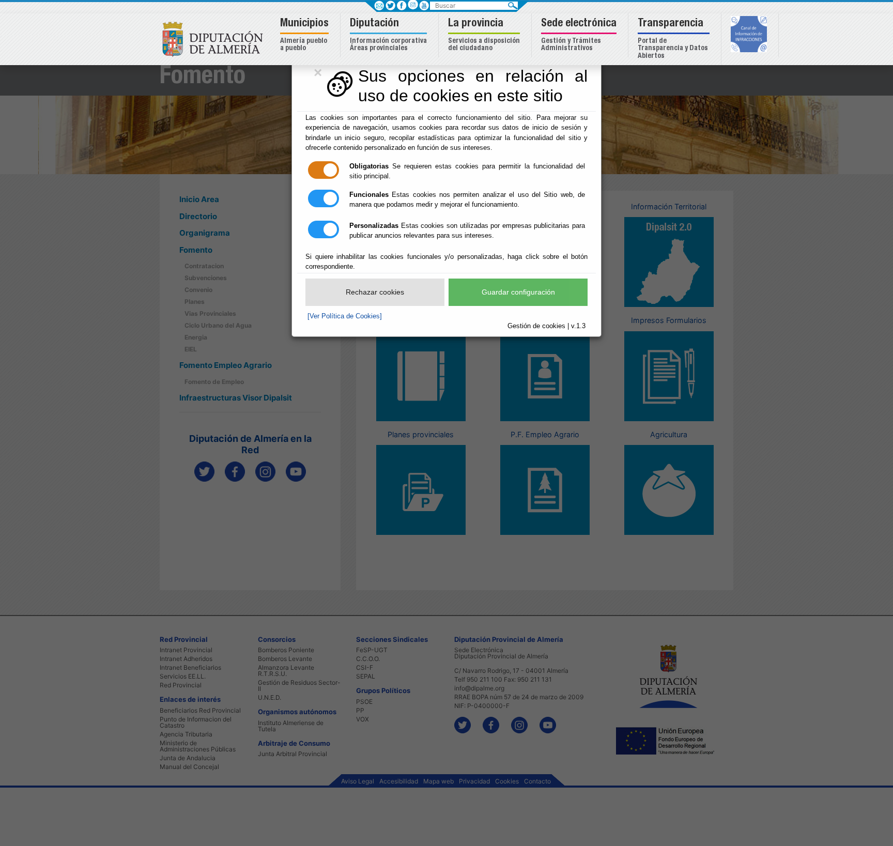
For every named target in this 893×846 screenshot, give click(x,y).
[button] (306, 35)
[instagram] (412, 4)
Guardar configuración (518, 292)
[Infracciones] (750, 35)
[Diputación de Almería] (215, 38)
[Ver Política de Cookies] (344, 316)
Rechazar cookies (375, 292)
